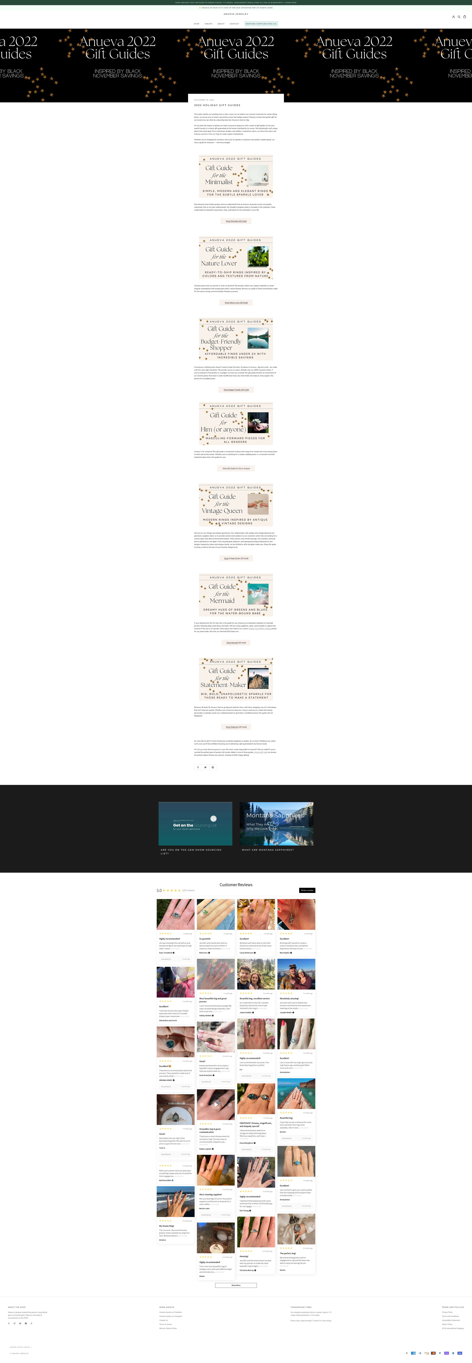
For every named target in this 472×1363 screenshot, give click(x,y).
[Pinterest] (20, 1323)
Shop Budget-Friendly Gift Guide (236, 390)
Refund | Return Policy (168, 1328)
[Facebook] (9, 1323)
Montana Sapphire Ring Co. (261, 24)
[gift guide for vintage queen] (236, 504)
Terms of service (165, 1324)
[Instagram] (14, 1323)
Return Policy (447, 1324)
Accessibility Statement (451, 1320)
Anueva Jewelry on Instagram (170, 1316)
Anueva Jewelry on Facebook (170, 1312)
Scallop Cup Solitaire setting (259, 628)
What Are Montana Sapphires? (268, 850)
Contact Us (163, 1320)
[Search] (459, 16)
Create (209, 24)
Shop (196, 24)
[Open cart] (465, 16)
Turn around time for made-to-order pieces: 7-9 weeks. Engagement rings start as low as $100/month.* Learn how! (236, 2)
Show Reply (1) (166, 959)
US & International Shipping (453, 1328)
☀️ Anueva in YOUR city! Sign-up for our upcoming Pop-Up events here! (236, 8)
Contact (234, 24)
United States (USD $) (20, 1347)
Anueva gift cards (261, 752)
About (221, 24)
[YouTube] (26, 1323)
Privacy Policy (447, 1312)
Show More (175, 949)
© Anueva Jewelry (19, 1353)
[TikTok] (31, 1323)
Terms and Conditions (450, 1316)
